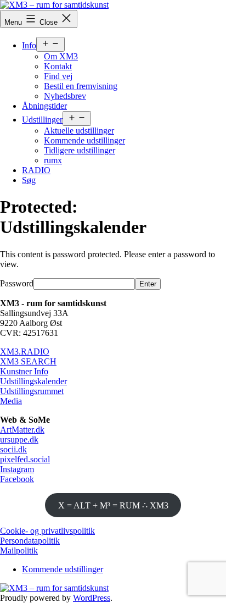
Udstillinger (42, 119)
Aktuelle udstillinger (79, 130)
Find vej (58, 76)
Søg (29, 180)
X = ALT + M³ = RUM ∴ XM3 (113, 505)
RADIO (36, 170)
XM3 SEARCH (28, 361)
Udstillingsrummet (32, 391)
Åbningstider (44, 105)
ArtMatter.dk (22, 429)
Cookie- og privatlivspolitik (47, 530)
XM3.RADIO (24, 351)
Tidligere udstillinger (79, 150)
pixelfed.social (25, 459)
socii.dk (13, 449)
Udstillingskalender (33, 381)
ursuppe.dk (19, 439)
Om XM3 (61, 56)
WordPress (91, 597)
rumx (53, 160)
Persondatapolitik (30, 540)
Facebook (17, 479)
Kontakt (58, 66)
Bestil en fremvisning (80, 86)
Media (11, 401)
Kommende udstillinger (84, 140)
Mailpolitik (19, 550)
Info (29, 45)
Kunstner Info (24, 371)
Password (16, 283)
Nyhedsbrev (65, 96)
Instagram (17, 469)
